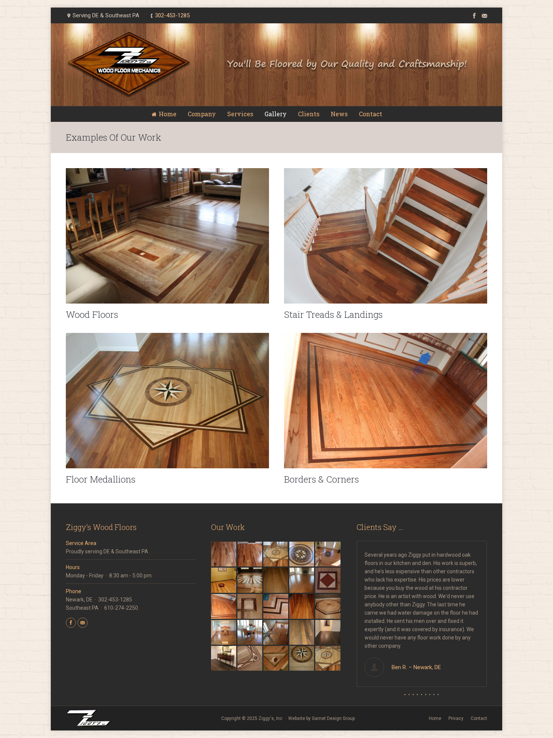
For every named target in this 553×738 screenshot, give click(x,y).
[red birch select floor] (302, 607)
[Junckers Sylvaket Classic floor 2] (250, 633)
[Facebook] (472, 15)
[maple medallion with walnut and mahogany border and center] (328, 607)
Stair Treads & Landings (333, 314)
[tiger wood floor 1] (250, 555)
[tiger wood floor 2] (224, 555)
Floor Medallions (100, 479)
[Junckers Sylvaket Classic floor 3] (224, 633)
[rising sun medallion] (250, 581)
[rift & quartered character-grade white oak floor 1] (302, 581)
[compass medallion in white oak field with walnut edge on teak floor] (328, 659)
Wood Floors (92, 314)
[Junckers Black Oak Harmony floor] (302, 633)
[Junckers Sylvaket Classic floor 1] (276, 633)
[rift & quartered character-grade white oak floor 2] (276, 581)
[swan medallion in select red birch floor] (328, 555)
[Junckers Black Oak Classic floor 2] (328, 633)
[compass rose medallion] (302, 659)
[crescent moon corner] (276, 659)
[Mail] (483, 15)
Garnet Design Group (333, 718)
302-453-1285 (172, 15)
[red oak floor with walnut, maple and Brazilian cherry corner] (328, 581)
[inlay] (250, 659)
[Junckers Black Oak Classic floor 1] (224, 659)
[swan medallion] (302, 555)
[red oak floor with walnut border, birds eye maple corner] (250, 607)
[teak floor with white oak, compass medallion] (276, 555)
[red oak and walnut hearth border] (276, 607)
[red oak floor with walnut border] (224, 607)
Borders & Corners (321, 479)
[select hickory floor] (224, 581)
